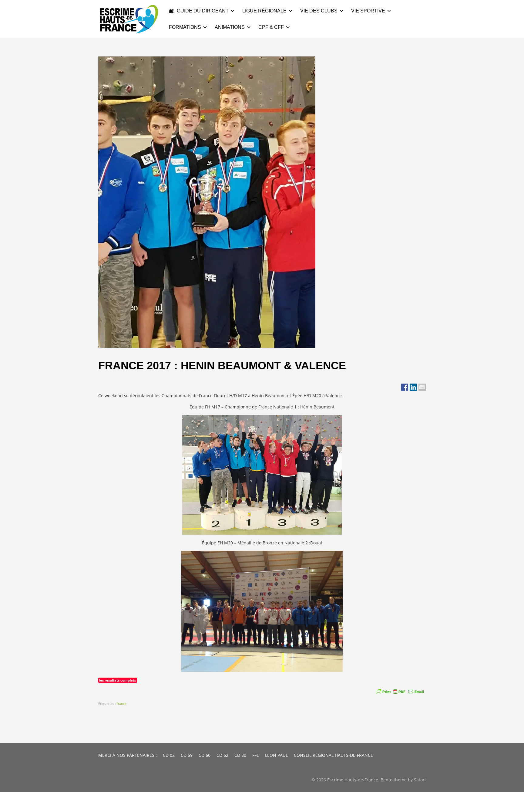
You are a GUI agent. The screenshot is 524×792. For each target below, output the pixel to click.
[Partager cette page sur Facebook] (404, 387)
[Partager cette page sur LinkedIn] (413, 387)
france (121, 703)
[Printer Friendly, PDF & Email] (400, 691)
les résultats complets (117, 680)
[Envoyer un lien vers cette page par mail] (422, 387)
